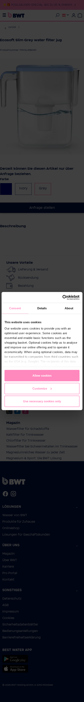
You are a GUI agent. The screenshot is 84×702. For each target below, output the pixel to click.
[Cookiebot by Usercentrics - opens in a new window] (62, 297)
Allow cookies (42, 375)
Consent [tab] (15, 308)
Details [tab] (42, 308)
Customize (39, 388)
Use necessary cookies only (42, 401)
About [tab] (69, 308)
